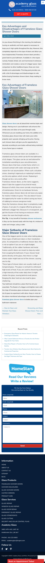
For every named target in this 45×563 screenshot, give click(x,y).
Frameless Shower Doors (12, 484)
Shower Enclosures (10, 487)
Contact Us (6, 471)
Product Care (7, 496)
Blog (3, 477)
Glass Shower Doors (10, 490)
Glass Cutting (7, 518)
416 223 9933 (17, 10)
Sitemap (5, 474)
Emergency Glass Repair (11, 512)
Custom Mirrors (8, 493)
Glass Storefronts (9, 515)
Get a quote (22, 14)
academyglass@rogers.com (16, 541)
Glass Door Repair (9, 509)
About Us (5, 468)
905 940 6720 (30, 10)
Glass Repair (7, 503)
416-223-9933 (12, 538)
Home (4, 465)
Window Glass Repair (10, 506)
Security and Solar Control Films (15, 521)
